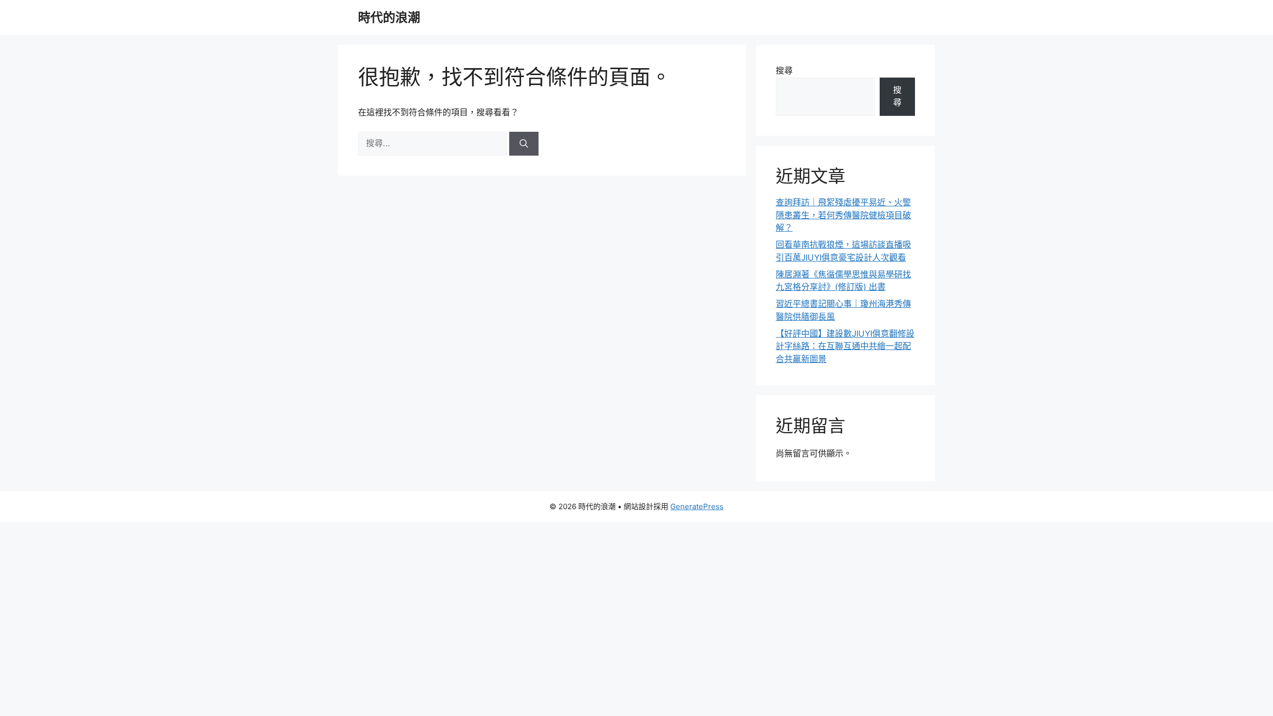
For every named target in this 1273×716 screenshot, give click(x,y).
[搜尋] (524, 144)
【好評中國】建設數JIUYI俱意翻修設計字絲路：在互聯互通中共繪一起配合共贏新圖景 (845, 346)
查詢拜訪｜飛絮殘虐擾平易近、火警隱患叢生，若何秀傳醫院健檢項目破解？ (843, 215)
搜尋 (784, 71)
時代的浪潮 (389, 17)
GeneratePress (697, 506)
